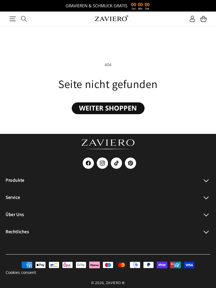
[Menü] (12, 19)
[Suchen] (23, 19)
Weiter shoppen (108, 107)
